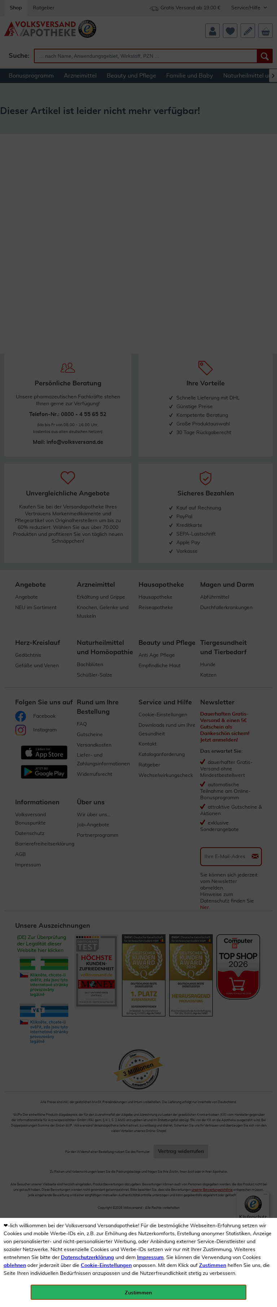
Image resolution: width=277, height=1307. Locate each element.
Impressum (150, 1257)
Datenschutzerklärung (87, 1257)
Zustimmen (212, 1265)
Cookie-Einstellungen (106, 1265)
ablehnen (15, 1265)
